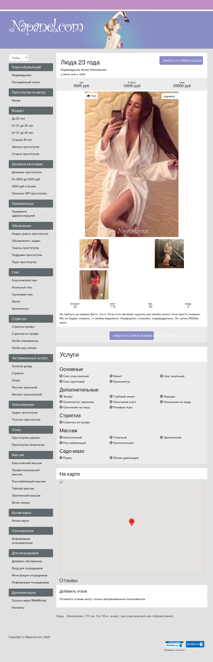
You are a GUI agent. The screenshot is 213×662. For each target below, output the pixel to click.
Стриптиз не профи (25, 333)
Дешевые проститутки (27, 172)
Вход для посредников (27, 568)
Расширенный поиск (26, 82)
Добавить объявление (27, 561)
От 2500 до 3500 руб (26, 179)
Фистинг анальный (24, 387)
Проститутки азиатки (26, 437)
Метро (16, 100)
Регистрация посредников (29, 575)
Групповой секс (22, 294)
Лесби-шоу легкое (24, 348)
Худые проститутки (25, 412)
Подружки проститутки (27, 255)
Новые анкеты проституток (30, 233)
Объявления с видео (26, 240)
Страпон (18, 373)
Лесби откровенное (25, 340)
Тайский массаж (23, 488)
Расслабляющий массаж (29, 481)
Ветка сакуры (21, 502)
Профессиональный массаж (26, 472)
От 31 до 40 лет (22, 132)
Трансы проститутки (25, 248)
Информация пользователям (22, 540)
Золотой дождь (22, 366)
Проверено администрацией (23, 213)
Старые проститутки (25, 154)
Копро (16, 380)
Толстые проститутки (26, 419)
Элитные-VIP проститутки (29, 193)
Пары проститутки (24, 262)
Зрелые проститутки (25, 147)
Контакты (18, 607)
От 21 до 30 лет (22, 125)
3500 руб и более (24, 186)
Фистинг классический (27, 394)
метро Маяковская (93, 69)
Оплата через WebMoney (29, 600)
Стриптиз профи (23, 326)
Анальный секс (22, 287)
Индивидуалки (21, 75)
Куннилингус (20, 308)
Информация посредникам (30, 582)
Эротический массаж (26, 495)
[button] (131, 522)
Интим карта (20, 520)
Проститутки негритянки (28, 444)
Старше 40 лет (22, 139)
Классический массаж (27, 463)
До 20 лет (18, 118)
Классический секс (24, 280)
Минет (16, 301)
